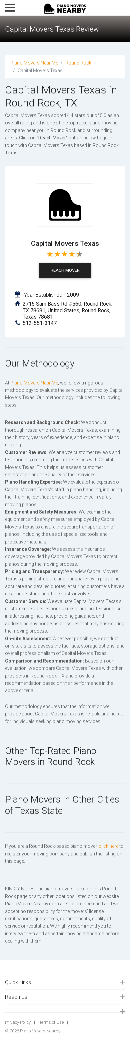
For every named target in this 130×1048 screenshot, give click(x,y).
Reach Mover (65, 270)
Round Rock (78, 63)
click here (108, 846)
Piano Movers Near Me (34, 63)
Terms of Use (51, 1022)
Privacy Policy (18, 1022)
